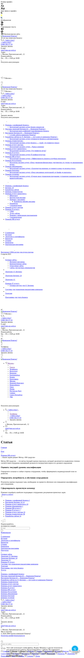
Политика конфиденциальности (13, 636)
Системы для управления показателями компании (19, 564)
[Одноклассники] (14, 80)
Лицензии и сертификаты (14, 237)
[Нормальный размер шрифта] (2, 6)
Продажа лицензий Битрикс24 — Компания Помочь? (25, 129)
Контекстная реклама (17, 198)
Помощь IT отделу (8, 562)
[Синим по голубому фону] (1, 18)
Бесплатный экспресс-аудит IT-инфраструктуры (27, 155)
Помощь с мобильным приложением (23, 215)
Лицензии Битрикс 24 (9, 558)
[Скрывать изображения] (2, 25)
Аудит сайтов (15, 213)
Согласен (75, 652)
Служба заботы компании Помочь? (23, 135)
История (8, 235)
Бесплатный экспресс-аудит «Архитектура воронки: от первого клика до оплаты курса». (43, 168)
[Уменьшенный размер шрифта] (2, 4)
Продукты (5, 550)
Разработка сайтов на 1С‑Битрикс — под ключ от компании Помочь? (31, 137)
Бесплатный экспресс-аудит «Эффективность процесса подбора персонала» (38, 158)
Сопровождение (16, 205)
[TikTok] (25, 80)
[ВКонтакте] (2, 80)
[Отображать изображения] (2, 22)
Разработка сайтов (12, 190)
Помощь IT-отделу (12, 153)
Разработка (14, 203)
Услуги (3, 570)
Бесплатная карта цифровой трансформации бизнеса (29, 131)
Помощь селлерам (12, 174)
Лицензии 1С (6, 560)
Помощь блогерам (12, 170)
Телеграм (4, 566)
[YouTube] (10, 80)
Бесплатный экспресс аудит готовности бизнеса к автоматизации (34, 139)
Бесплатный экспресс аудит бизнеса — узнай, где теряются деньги (34, 143)
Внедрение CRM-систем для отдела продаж (17, 252)
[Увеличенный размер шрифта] (3, 9)
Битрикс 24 (9, 188)
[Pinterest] (29, 80)
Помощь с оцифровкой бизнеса (17, 125)
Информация (6, 532)
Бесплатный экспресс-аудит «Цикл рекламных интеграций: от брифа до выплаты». (41, 172)
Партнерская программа (14, 244)
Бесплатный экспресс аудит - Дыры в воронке (27, 147)
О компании (9, 233)
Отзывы (8, 240)
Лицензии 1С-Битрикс (9, 556)
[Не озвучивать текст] (2, 32)
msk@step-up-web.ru (8, 50)
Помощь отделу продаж (14, 145)
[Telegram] (6, 80)
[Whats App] (18, 80)
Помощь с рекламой (17, 199)
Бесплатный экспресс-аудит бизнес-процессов (27, 127)
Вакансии (9, 239)
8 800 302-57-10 (6, 44)
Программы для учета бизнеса (12, 568)
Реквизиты (9, 242)
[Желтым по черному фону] (1, 16)
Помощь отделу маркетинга (15, 149)
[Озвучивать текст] (2, 29)
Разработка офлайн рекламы (24, 201)
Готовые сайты (6, 554)
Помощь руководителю (14, 141)
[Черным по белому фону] (1, 13)
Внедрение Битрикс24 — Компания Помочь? (22, 133)
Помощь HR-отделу (12, 157)
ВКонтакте (14, 196)
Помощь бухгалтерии (13, 160)
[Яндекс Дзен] (22, 80)
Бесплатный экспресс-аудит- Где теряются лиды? (28, 151)
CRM (12, 211)
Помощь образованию (13, 166)
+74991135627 (9, 40)
